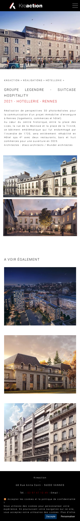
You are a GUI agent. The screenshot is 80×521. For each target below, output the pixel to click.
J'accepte (50, 516)
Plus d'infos (68, 512)
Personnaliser (68, 516)
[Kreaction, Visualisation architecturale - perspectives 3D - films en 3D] (24, 5)
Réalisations (32, 80)
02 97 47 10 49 (38, 492)
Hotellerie (54, 80)
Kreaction (12, 80)
